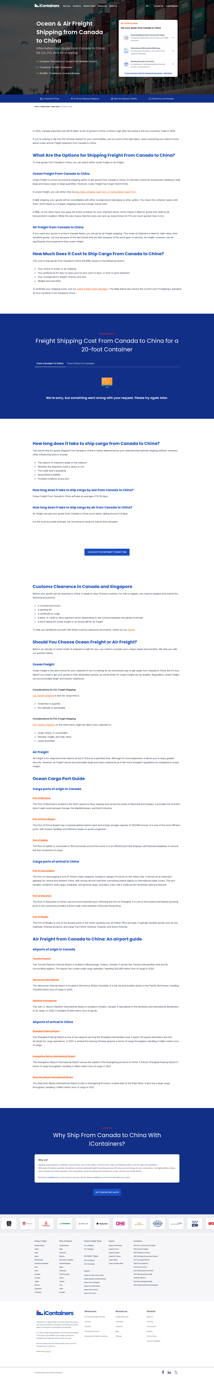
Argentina (38, 1289)
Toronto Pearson (42, 958)
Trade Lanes (55, 106)
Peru (36, 1267)
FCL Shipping (89, 1249)
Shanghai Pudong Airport (46, 1031)
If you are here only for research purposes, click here (148, 73)
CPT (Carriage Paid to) (142, 1260)
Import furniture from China (94, 1275)
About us (113, 6)
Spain (37, 1256)
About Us (150, 1317)
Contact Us (158, 6)
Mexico (37, 1285)
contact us (52, 1177)
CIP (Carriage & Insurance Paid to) (146, 1256)
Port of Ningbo (40, 916)
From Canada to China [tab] (50, 363)
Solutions (88, 1326)
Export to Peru (114, 1249)
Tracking (150, 1322)
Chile (36, 1271)
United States (39, 1245)
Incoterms (119, 1326)
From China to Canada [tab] (80, 363)
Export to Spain (114, 1253)
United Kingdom (65, 1263)
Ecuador (37, 1274)
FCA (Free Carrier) (140, 1267)
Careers (149, 1331)
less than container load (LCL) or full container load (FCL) (105, 192)
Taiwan (61, 1281)
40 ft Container (89, 1264)
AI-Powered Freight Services (95, 1317)
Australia (62, 1253)
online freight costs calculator (92, 289)
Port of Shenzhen (42, 895)
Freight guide (44, 106)
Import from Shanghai (92, 1282)
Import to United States (92, 1286)
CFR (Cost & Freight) (141, 1249)
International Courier (92, 1331)
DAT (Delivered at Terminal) (143, 1271)
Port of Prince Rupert (44, 819)
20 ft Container (89, 1260)
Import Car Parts (90, 1293)
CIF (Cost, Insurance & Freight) (144, 1245)
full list (131, 629)
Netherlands (39, 1260)
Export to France (114, 1256)
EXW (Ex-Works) (140, 1278)
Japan (37, 1281)
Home (37, 106)
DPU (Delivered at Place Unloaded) (146, 1285)
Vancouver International (46, 979)
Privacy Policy (152, 1336)
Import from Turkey (91, 1290)
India (36, 1253)
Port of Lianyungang (43, 870)
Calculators (120, 1322)
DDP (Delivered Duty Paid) (143, 1274)
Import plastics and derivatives (95, 1279)
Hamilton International (45, 1000)
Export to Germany (115, 1245)
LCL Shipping (89, 1245)
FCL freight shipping (43, 724)
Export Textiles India (116, 1263)
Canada (37, 1278)
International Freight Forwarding (96, 1336)
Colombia (38, 1292)
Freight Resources (122, 1317)
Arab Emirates (64, 1274)
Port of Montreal (41, 798)
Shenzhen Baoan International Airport (53, 1077)
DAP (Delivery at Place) (142, 1253)
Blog (117, 1331)
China (37, 1249)
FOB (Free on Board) (141, 1263)
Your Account (151, 1326)
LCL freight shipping (43, 695)
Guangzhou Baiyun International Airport (54, 1056)
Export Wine (113, 1260)
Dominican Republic (42, 1263)
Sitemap (118, 1336)
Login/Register (172, 6)
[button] (148, 6)
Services (88, 1322)
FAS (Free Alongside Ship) (143, 1281)
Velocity (48, 1351)
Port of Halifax (40, 840)
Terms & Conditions (153, 1341)
